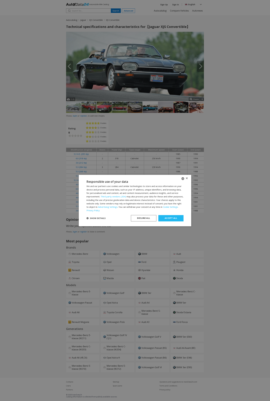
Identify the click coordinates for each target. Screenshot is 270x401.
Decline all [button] (143, 218)
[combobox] (182, 178)
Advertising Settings (108, 207)
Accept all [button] (171, 218)
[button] (96, 218)
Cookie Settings (170, 207)
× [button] (187, 178)
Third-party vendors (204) (113, 196)
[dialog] (135, 200)
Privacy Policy (93, 210)
